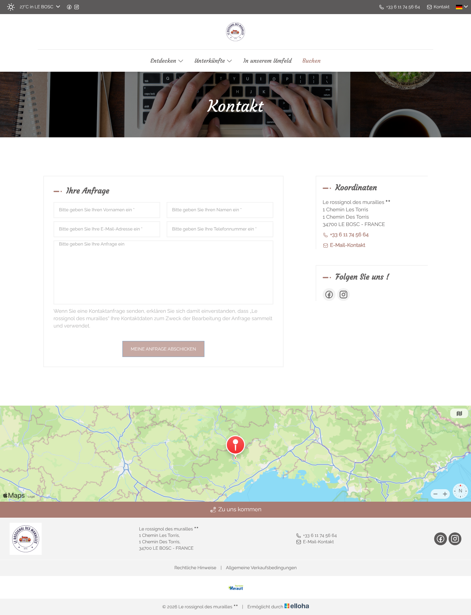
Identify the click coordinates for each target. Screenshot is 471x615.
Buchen (311, 61)
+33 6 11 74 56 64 (320, 535)
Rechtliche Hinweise (195, 567)
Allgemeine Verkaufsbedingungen (261, 567)
